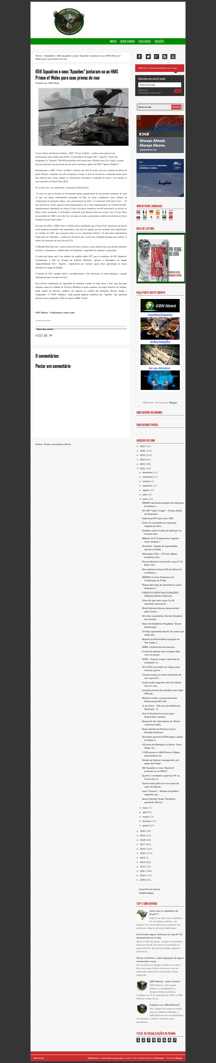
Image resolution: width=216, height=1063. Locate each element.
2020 (143, 831)
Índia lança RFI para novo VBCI (158, 518)
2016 (143, 849)
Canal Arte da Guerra (149, 889)
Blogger (173, 402)
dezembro (148, 472)
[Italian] (165, 213)
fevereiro (147, 821)
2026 (143, 446)
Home (38, 55)
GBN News (53, 83)
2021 (143, 468)
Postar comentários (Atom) (57, 444)
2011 (142, 871)
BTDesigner (160, 1058)
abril (145, 812)
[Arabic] (165, 218)
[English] (139, 213)
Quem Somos (127, 41)
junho (146, 499)
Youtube (173, 56)
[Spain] (159, 213)
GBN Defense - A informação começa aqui (105, 1058)
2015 (143, 853)
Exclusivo (145, 41)
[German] (152, 213)
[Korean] (159, 218)
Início (113, 41)
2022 (143, 464)
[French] (146, 213)
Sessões (159, 41)
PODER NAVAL (146, 893)
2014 (143, 857)
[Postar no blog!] (39, 335)
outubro (147, 481)
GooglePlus (156, 56)
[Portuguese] (146, 218)
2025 (143, 450)
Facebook (139, 56)
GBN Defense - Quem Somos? (165, 981)
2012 (143, 866)
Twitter (148, 56)
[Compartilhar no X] (42, 335)
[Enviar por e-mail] (36, 335)
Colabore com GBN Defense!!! (165, 1005)
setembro (148, 485)
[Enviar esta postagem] (50, 335)
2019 (143, 835)
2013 (143, 862)
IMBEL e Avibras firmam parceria (158, 647)
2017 (143, 844)
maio (145, 808)
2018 (143, 840)
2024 (143, 455)
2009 (143, 880)
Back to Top (39, 1058)
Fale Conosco (40, 48)
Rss (164, 56)
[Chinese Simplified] (172, 218)
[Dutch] (172, 213)
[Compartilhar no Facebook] (45, 335)
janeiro (146, 825)
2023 (143, 459)
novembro (148, 477)
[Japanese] (152, 218)
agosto (146, 490)
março (146, 816)
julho (145, 494)
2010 (143, 875)
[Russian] (139, 218)
